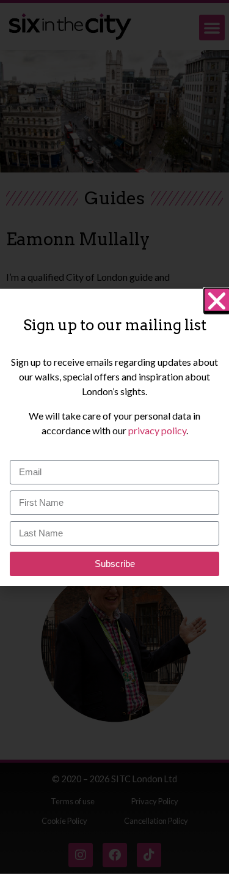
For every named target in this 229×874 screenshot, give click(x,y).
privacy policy (157, 430)
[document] (114, 437)
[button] (217, 301)
